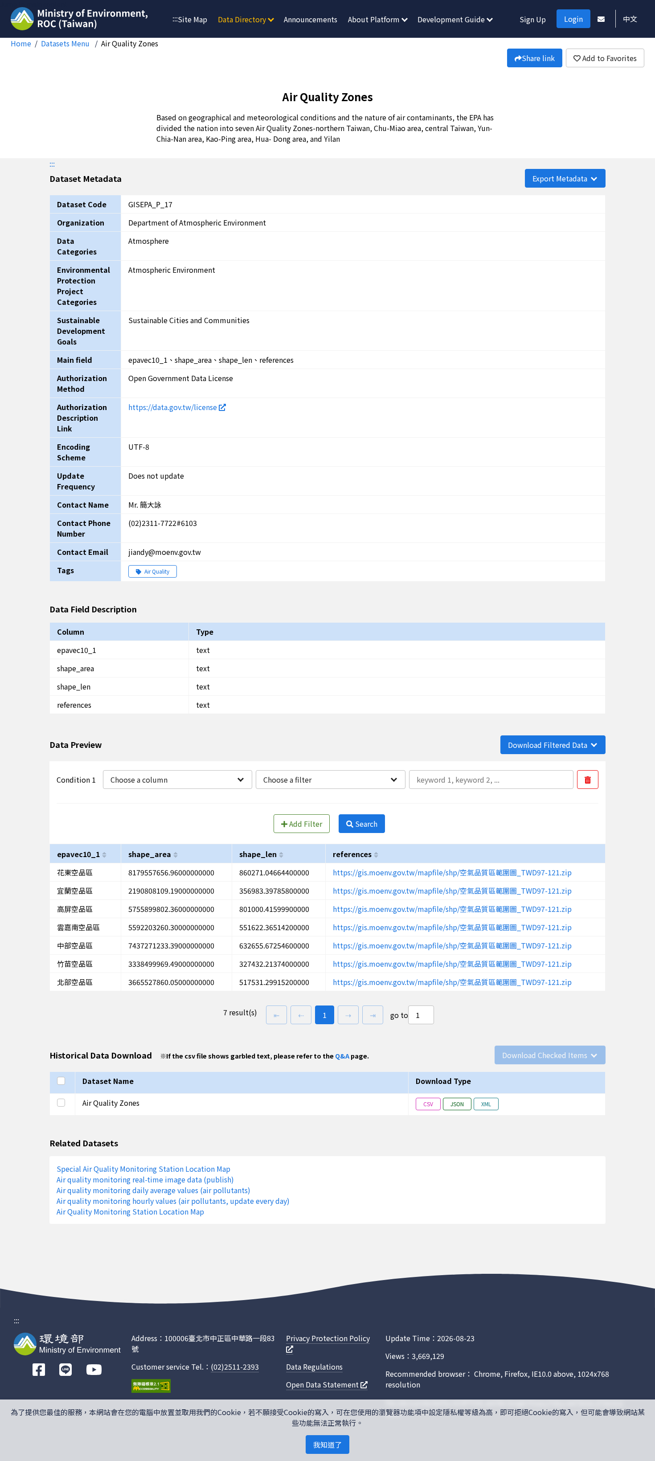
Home (21, 43)
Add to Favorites (609, 58)
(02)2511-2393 (235, 1366)
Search (365, 823)
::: (175, 18)
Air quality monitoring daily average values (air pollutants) (153, 1190)
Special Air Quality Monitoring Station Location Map (143, 1168)
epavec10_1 (78, 854)
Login (573, 18)
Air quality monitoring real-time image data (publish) (145, 1179)
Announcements (310, 19)
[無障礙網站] (151, 1387)
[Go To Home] (80, 19)
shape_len (258, 854)
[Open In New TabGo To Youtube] (94, 1370)
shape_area (149, 854)
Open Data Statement (323, 1384)
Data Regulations (314, 1366)
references (352, 854)
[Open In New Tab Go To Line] (65, 1370)
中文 (630, 18)
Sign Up (533, 19)
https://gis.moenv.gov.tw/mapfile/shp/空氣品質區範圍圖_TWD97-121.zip (452, 872)
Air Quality (156, 571)
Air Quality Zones (129, 43)
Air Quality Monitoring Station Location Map (130, 1211)
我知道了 (327, 1444)
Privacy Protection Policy (328, 1338)
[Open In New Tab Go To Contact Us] (601, 18)
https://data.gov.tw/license (173, 407)
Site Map (192, 19)
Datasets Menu (66, 43)
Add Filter (304, 823)
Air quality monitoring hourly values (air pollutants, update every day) (173, 1200)
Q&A (342, 1055)
